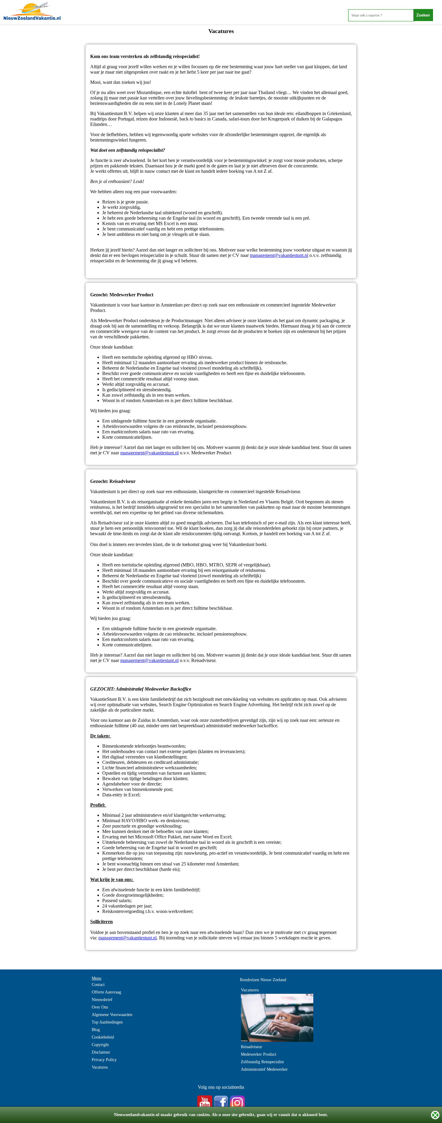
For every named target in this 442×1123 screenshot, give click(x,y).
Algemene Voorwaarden (112, 1014)
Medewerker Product (258, 1054)
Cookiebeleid (103, 1037)
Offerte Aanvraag (106, 992)
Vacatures (100, 1067)
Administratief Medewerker (264, 1069)
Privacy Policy (104, 1059)
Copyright (100, 1044)
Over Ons (100, 1007)
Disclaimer (101, 1052)
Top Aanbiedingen (107, 1022)
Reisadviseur (251, 1047)
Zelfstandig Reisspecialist (262, 1062)
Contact (98, 984)
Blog (96, 1029)
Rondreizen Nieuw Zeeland (263, 980)
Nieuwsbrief (102, 999)
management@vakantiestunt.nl (279, 255)
